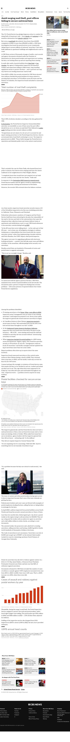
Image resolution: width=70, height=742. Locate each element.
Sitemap (45, 718)
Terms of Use (32, 716)
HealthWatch (33, 12)
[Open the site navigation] (11, 8)
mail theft (12, 41)
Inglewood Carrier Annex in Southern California (22, 328)
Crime (55, 12)
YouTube (16, 710)
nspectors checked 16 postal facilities (19, 339)
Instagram (16, 714)
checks (27, 36)
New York (31, 63)
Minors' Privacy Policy (34, 718)
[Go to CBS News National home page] (30, 8)
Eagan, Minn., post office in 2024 (31, 312)
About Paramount (61, 710)
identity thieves (23, 38)
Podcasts (45, 712)
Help (58, 717)
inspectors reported (33, 321)
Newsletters (46, 710)
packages (35, 36)
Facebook (16, 712)
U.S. (3, 12)
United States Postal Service (12, 689)
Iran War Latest (3, 712)
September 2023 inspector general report (26, 180)
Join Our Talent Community (60, 715)
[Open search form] (67, 8)
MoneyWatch (41, 12)
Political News (3, 710)
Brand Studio (46, 716)
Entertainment (49, 12)
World (22, 12)
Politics (27, 12)
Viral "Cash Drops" (15, 12)
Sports (60, 12)
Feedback (59, 719)
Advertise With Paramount (63, 712)
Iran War (7, 12)
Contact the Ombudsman (63, 721)
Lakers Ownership (4, 716)
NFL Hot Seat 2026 (4, 714)
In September (5, 124)
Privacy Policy (32, 710)
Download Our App (47, 714)
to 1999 (27, 225)
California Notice (33, 712)
